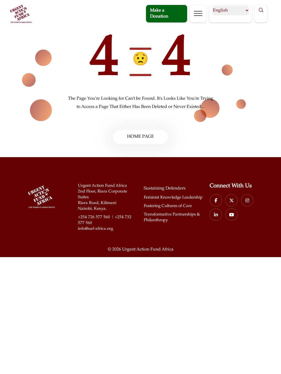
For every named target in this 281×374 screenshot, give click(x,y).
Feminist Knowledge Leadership (173, 197)
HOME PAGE (140, 136)
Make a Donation (159, 13)
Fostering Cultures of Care (168, 206)
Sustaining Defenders (165, 188)
